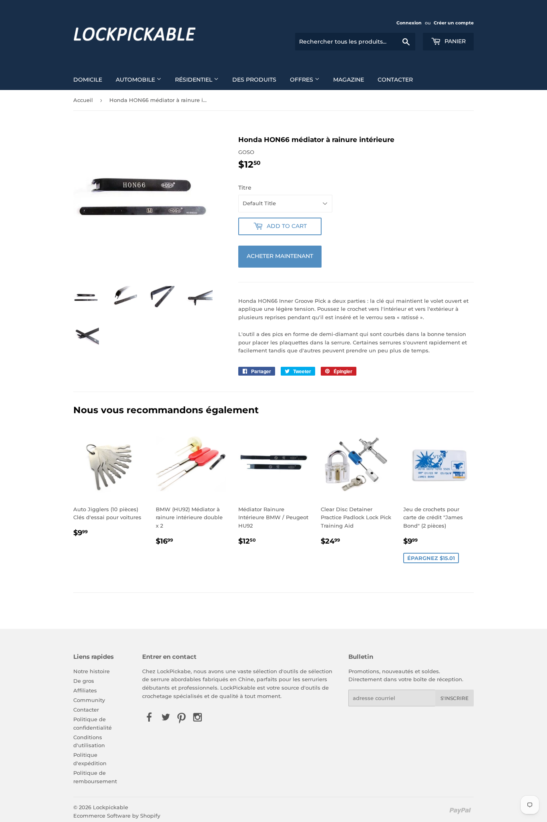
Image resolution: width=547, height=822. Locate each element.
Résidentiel (194, 79)
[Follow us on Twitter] (165, 718)
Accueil (83, 100)
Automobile (136, 79)
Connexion (409, 23)
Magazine (348, 79)
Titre (244, 187)
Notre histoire (91, 671)
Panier (454, 41)
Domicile (87, 79)
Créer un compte (454, 23)
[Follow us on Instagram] (198, 718)
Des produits (254, 79)
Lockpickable (110, 807)
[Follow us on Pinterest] (181, 718)
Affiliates (85, 690)
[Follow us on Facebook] (149, 718)
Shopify (150, 815)
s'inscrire (454, 698)
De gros (83, 681)
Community (89, 700)
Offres (302, 79)
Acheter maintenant (280, 256)
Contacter (395, 79)
